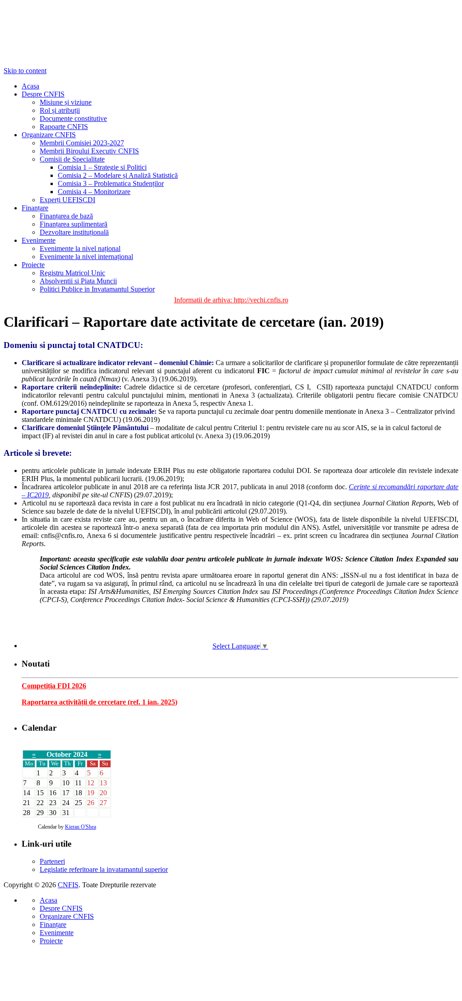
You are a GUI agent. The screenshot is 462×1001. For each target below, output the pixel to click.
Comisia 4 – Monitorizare (94, 191)
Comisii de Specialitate (72, 159)
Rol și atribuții (60, 110)
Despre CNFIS (43, 94)
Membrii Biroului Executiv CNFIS (89, 151)
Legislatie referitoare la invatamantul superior (104, 869)
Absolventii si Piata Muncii (78, 281)
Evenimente (38, 240)
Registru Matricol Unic (72, 273)
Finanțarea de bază (66, 216)
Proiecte (33, 265)
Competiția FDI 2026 (54, 686)
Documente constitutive (73, 118)
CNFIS (68, 885)
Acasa (30, 86)
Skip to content (25, 70)
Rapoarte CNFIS (64, 126)
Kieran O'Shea (80, 827)
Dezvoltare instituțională (74, 232)
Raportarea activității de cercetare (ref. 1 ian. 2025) (99, 702)
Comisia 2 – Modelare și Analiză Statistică (118, 175)
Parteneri (52, 861)
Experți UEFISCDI (67, 200)
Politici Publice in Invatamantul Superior (97, 289)
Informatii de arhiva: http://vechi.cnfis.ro (231, 300)
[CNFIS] (49, 35)
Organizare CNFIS (49, 135)
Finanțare (35, 208)
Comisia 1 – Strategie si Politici (102, 167)
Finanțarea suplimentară (73, 224)
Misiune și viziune (66, 102)
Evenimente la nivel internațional (86, 256)
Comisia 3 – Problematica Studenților (111, 183)
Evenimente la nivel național (80, 248)
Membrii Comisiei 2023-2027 (82, 143)
